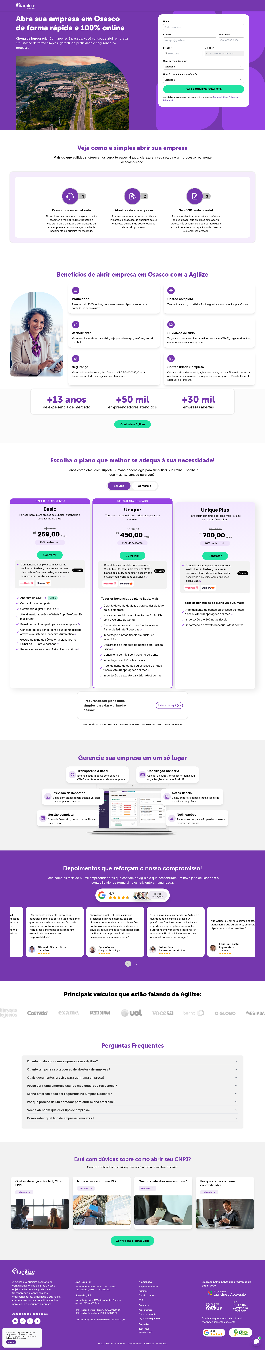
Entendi (11, 1342)
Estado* (167, 47)
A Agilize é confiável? (149, 1286)
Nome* (167, 21)
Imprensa (143, 1291)
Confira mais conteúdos (132, 1241)
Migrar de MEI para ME (149, 1318)
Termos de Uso (220, 97)
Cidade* (209, 47)
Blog (141, 1299)
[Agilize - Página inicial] (132, 1271)
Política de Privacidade (155, 1343)
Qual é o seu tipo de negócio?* (180, 74)
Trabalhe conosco (147, 1295)
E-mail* (167, 34)
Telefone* (224, 34)
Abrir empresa (145, 1310)
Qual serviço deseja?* (175, 61)
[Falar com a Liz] (256, 1341)
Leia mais (22, 1192)
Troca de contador (148, 1314)
